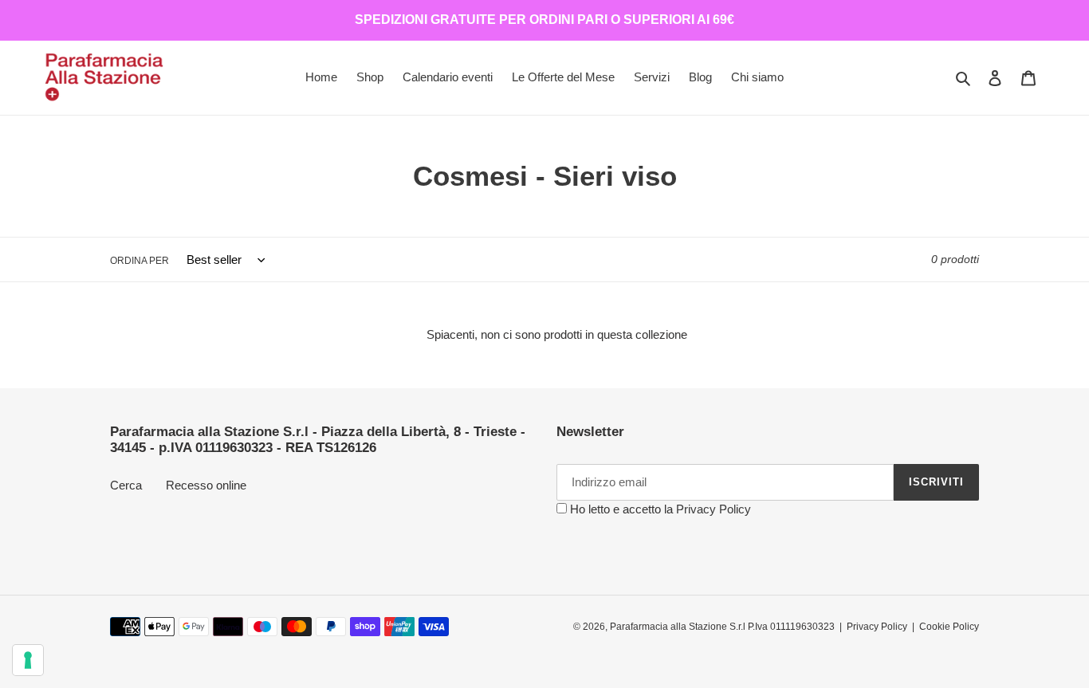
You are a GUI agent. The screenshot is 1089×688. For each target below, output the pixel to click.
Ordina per (139, 260)
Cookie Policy (949, 626)
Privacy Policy (713, 509)
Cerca (126, 485)
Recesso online (206, 485)
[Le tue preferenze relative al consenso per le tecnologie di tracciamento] (28, 660)
